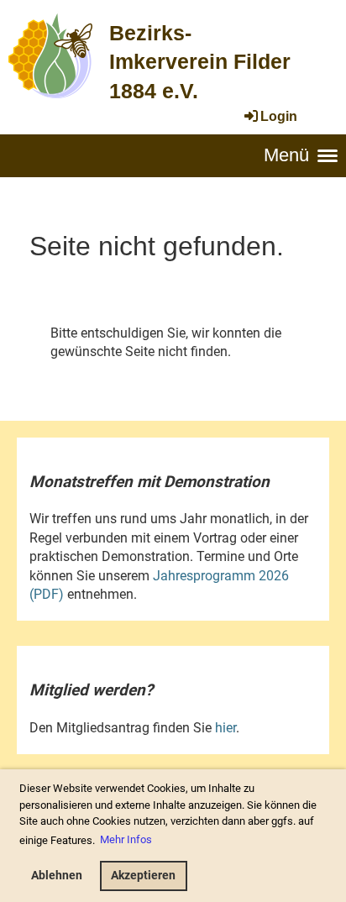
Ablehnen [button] (56, 875)
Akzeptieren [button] (143, 875)
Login (278, 116)
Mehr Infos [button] (126, 839)
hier (225, 728)
